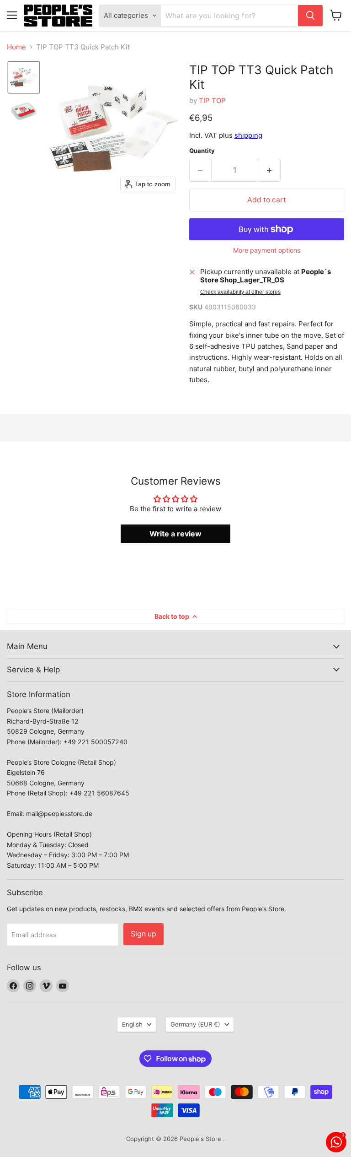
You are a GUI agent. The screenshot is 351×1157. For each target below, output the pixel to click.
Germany (195, 1024)
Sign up (143, 934)
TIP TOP (212, 100)
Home (16, 47)
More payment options (266, 250)
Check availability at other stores (240, 292)
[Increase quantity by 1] (269, 170)
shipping (248, 135)
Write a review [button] (175, 533)
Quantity (202, 150)
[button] (23, 77)
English (132, 1024)
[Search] (310, 15)
